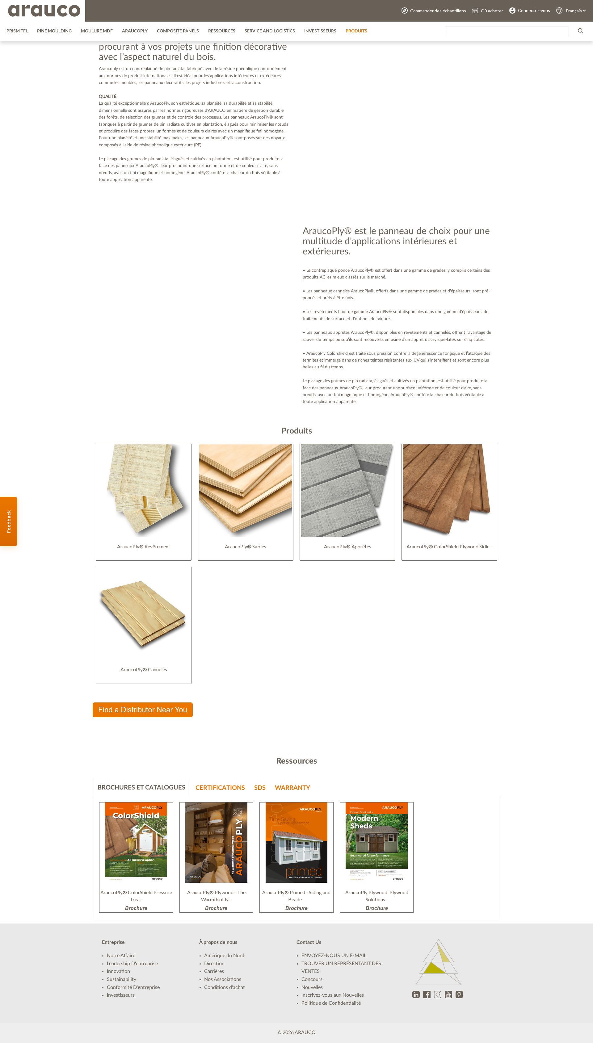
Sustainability (121, 979)
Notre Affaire (121, 955)
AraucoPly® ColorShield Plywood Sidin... (449, 546)
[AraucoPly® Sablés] (245, 490)
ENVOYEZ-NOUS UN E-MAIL (333, 955)
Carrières (214, 971)
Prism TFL (17, 31)
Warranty (292, 788)
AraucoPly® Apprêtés (347, 546)
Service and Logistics (270, 31)
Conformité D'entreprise (133, 987)
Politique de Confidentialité (331, 1003)
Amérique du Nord (224, 955)
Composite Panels (178, 31)
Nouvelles (312, 987)
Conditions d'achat (224, 987)
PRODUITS (356, 31)
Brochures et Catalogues (141, 788)
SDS (260, 788)
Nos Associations (222, 979)
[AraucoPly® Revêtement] (143, 490)
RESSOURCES (221, 31)
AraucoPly (135, 31)
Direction (214, 963)
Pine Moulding (54, 31)
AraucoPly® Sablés (245, 546)
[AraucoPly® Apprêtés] (347, 490)
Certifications (220, 788)
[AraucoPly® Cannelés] (143, 613)
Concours (311, 979)
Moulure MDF (97, 31)
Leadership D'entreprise (132, 963)
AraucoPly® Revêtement (143, 546)
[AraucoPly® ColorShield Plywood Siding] (449, 490)
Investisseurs (320, 31)
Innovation (118, 971)
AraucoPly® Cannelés (143, 669)
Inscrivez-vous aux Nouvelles (332, 995)
